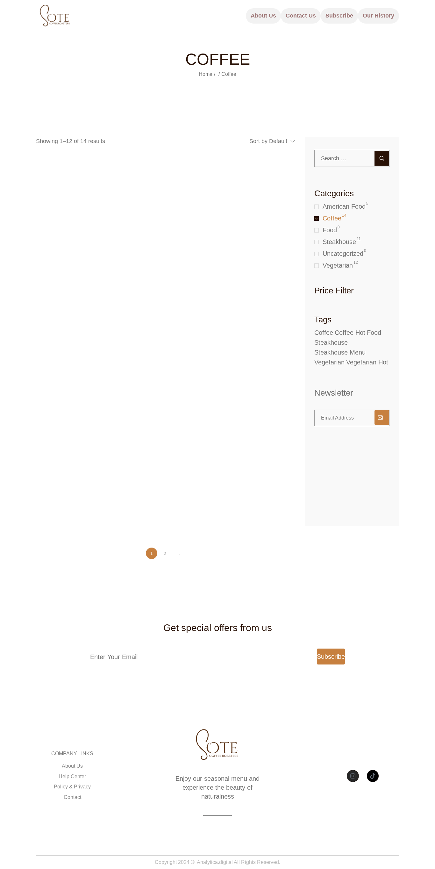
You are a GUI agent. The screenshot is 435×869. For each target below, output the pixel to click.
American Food (344, 206)
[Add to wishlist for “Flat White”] (260, 383)
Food (330, 229)
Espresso (50, 422)
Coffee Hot (350, 332)
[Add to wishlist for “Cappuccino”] (82, 289)
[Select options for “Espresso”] (158, 383)
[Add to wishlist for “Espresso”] (82, 383)
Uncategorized (343, 253)
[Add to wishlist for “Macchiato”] (260, 477)
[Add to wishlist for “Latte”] (171, 477)
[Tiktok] (373, 776)
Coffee (332, 218)
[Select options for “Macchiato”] (247, 477)
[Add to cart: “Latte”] (158, 477)
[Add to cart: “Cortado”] (158, 289)
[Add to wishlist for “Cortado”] (171, 289)
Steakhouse (339, 241)
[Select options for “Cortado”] (247, 289)
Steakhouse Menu (340, 352)
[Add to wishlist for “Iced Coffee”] (82, 477)
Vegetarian (338, 265)
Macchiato (230, 516)
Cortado (137, 328)
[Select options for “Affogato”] (69, 195)
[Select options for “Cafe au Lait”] (247, 195)
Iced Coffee (53, 516)
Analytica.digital (215, 862)
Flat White (230, 422)
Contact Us (301, 15)
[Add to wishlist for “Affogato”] (82, 195)
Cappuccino (54, 328)
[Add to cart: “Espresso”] (69, 383)
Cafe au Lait (233, 234)
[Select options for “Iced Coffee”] (69, 477)
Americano (141, 234)
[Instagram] (353, 776)
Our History (378, 15)
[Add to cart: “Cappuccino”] (69, 289)
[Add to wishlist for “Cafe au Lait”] (260, 195)
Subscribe (339, 15)
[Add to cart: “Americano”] (158, 195)
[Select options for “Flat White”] (247, 383)
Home (205, 74)
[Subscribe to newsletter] (381, 417)
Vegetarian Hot (367, 362)
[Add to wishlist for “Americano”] (171, 195)
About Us (263, 15)
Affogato (49, 234)
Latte (132, 516)
